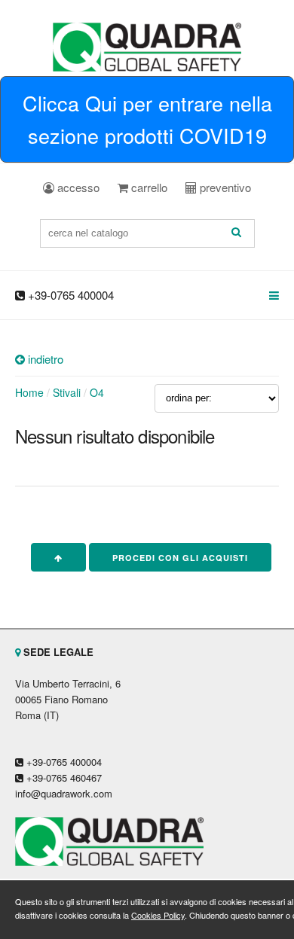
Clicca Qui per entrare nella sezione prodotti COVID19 (147, 119)
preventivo (224, 187)
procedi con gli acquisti (180, 557)
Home (29, 392)
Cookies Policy (158, 915)
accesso (77, 187)
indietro (44, 359)
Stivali (67, 392)
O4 (97, 392)
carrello (147, 187)
